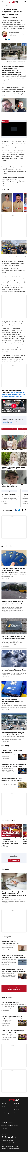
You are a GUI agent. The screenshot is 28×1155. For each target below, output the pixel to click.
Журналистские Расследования (9, 1126)
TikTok (10, 422)
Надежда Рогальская (14, 32)
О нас (2, 1120)
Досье (3, 1110)
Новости (3, 1107)
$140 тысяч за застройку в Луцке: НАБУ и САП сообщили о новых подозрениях (13, 637)
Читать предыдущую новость (9, 491)
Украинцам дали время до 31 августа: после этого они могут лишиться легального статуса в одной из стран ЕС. (13, 570)
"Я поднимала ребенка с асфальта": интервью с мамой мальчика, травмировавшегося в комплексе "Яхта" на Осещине (13, 894)
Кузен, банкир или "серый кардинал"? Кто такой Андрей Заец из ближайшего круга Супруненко (13, 1032)
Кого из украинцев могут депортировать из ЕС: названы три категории (12, 701)
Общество (9, 6)
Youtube (15, 421)
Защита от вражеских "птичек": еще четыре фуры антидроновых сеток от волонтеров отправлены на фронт (11, 841)
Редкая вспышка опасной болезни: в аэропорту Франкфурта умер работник (13, 733)
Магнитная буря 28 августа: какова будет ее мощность (12, 751)
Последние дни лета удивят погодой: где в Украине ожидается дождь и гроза (13, 670)
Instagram (5, 422)
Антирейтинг (17, 1113)
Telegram (5, 421)
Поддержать (15, 860)
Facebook (10, 421)
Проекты (3, 1103)
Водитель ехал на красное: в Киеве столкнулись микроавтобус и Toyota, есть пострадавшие (12, 603)
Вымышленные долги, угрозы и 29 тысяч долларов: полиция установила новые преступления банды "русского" (13, 971)
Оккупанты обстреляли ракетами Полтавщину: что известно (9, 496)
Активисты (4, 1129)
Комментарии (8, 510)
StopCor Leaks (6, 997)
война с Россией (22, 429)
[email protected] (15, 1148)
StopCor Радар (5, 1113)
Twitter (18, 421)
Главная (3, 6)
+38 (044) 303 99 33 (14, 989)
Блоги (15, 1107)
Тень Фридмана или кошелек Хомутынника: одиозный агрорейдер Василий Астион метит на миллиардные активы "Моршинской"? (13, 1005)
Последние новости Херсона (9, 429)
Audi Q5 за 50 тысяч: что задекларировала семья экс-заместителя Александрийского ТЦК (12, 943)
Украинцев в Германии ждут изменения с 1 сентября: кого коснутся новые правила (13, 766)
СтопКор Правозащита (7, 1123)
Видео (15, 1103)
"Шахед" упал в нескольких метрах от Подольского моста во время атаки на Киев (13, 957)
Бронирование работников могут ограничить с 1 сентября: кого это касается (11, 780)
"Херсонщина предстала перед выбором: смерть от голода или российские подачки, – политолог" (13, 394)
